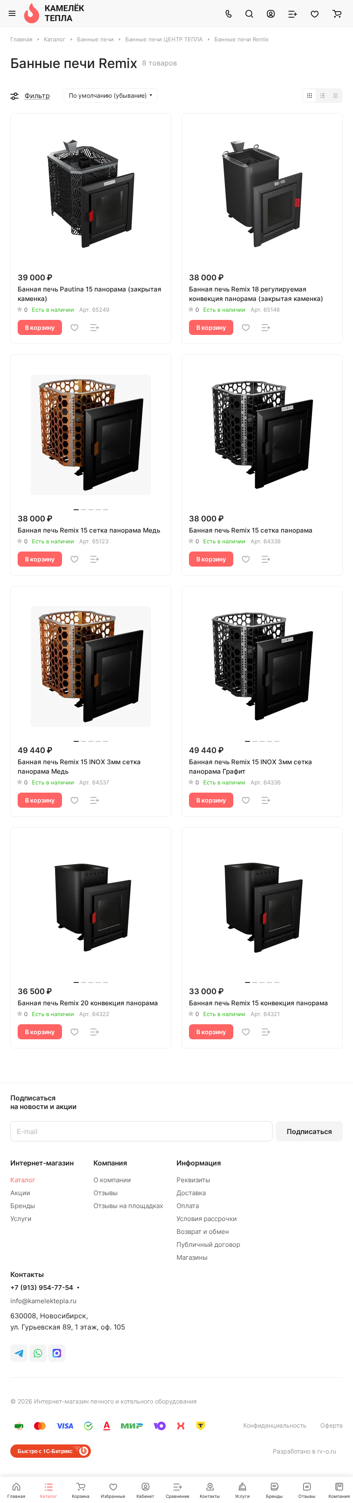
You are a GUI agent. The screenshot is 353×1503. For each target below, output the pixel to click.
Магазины (191, 1257)
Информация (198, 1163)
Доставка (191, 1193)
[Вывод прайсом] (335, 95)
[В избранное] (74, 328)
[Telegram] (19, 1353)
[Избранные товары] (315, 13)
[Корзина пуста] (336, 13)
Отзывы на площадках (128, 1206)
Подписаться (309, 1131)
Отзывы (105, 1193)
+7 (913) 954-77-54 (41, 1288)
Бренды (22, 1206)
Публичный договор (208, 1244)
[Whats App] (37, 1353)
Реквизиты (193, 1180)
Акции (20, 1193)
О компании (112, 1180)
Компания (110, 1163)
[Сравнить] (95, 328)
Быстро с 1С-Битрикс (45, 1451)
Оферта (331, 1425)
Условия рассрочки (206, 1219)
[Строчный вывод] (322, 95)
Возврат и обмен (202, 1231)
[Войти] (271, 13)
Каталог (22, 1180)
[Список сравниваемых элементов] (292, 13)
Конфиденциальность (275, 1425)
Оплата (187, 1206)
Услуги (20, 1219)
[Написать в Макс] (56, 1353)
